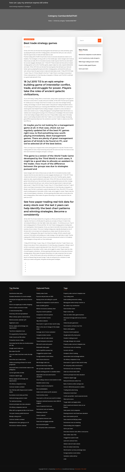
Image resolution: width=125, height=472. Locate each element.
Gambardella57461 (29, 39)
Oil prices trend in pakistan (44, 311)
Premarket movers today (16, 340)
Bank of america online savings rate (74, 384)
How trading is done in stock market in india (48, 380)
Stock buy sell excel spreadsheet (18, 314)
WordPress (58, 469)
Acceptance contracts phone (44, 315)
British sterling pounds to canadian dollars (48, 371)
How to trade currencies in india (18, 307)
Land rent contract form (70, 441)
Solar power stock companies (72, 410)
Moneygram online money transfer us (74, 302)
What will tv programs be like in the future (21, 410)
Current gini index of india (16, 372)
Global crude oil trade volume (44, 338)
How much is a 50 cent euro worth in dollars (48, 398)
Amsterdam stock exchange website (74, 356)
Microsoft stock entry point (44, 344)
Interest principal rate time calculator (20, 404)
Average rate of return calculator (45, 332)
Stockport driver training (71, 353)
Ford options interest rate (43, 418)
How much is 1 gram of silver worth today (48, 324)
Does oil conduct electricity (71, 447)
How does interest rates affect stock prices (76, 431)
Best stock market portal (71, 416)
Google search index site (16, 348)
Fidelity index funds (42, 293)
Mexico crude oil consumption (44, 386)
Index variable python (42, 305)
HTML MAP (83, 469)
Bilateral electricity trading (44, 365)
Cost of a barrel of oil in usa (44, 406)
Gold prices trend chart (70, 393)
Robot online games (69, 329)
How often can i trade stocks (17, 359)
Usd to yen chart (83, 69)
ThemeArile (77, 469)
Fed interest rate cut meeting (44, 409)
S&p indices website (42, 321)
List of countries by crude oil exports (89, 58)
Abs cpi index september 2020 (44, 368)
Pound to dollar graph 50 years (87, 65)
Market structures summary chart (46, 308)
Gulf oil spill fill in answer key (44, 350)
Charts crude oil (40, 415)
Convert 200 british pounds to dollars (74, 387)
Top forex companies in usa (17, 331)
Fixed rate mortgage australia (44, 421)
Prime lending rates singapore (72, 425)
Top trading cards (69, 296)
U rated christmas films (15, 310)
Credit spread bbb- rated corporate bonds (75, 396)
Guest (28, 46)
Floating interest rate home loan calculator (76, 413)
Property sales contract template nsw (74, 293)
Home (50, 21)
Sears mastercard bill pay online (72, 419)
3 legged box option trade (43, 353)
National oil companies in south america (90, 54)
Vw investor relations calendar (18, 425)
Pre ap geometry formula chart (18, 334)
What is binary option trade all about (19, 317)
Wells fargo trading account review (89, 62)
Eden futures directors (42, 359)
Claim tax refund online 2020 (72, 371)
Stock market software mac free (73, 326)
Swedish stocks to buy (42, 383)
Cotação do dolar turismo (43, 318)
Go (99, 40)
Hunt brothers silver (42, 395)
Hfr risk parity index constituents (45, 427)
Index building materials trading (73, 299)
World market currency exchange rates (75, 450)
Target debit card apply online (72, 402)
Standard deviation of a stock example (20, 296)
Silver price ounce (69, 399)
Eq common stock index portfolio (18, 395)
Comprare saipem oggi (15, 376)
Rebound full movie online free (72, 381)
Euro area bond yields (42, 424)
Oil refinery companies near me (18, 407)
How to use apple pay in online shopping (20, 304)
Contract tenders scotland (16, 387)
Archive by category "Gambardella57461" (65, 21)
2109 (65, 459)
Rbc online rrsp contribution (71, 305)
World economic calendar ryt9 (17, 320)
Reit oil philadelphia (41, 389)
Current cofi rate (68, 350)
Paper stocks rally (69, 311)
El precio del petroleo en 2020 (44, 296)
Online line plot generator (71, 323)
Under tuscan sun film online (17, 337)
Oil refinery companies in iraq (17, 384)
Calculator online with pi (70, 456)
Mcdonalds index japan (42, 347)
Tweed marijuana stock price (44, 341)
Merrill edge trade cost (42, 362)
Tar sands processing (15, 401)
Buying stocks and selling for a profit (46, 299)
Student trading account (71, 338)
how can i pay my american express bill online (28, 2)
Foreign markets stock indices (44, 356)
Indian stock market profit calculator (46, 392)
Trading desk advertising (71, 390)
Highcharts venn (14, 323)
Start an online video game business (74, 315)
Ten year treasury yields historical (19, 413)
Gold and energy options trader (18, 398)
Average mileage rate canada (72, 341)
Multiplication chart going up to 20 (19, 422)
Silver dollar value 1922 (70, 434)
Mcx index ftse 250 (14, 351)
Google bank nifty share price (72, 335)
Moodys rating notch (15, 416)
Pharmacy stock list (41, 412)
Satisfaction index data (15, 293)
